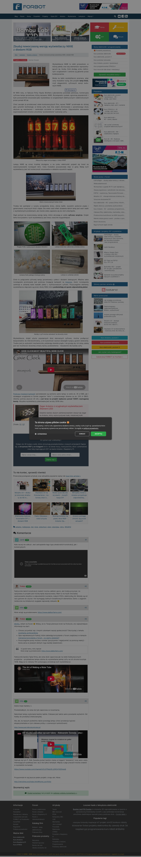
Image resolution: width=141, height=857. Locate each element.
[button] (41, 434)
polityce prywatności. (91, 428)
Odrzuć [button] (82, 434)
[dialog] (70, 428)
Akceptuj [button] (98, 434)
